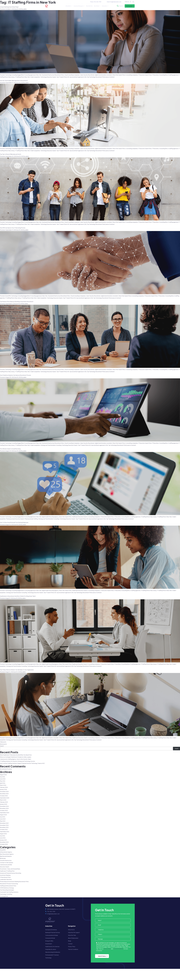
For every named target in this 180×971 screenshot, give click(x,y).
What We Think (89, 6)
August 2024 (3, 814)
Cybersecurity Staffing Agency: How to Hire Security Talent (15, 759)
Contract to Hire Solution (6, 862)
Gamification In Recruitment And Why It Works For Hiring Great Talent (18, 596)
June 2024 (3, 819)
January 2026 (3, 789)
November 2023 (4, 823)
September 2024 (4, 812)
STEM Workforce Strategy (7, 888)
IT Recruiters (155, 75)
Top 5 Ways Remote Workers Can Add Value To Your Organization (17, 669)
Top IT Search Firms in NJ (63, 77)
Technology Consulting (11, 75)
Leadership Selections (6, 879)
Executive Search (4, 867)
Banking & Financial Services (52, 932)
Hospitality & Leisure (50, 949)
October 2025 (4, 795)
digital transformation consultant (103, 75)
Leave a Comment (110, 77)
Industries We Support (78, 6)
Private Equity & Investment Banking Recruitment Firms (14, 881)
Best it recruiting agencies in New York (31, 75)
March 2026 (3, 785)
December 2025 (4, 791)
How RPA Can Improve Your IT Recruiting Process (12, 228)
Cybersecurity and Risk (6, 864)
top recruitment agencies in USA (78, 77)
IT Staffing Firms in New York (22, 77)
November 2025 (4, 793)
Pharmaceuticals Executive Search (15, 519)
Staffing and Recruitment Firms (8, 885)
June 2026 (2, 779)
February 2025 (4, 802)
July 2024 (2, 817)
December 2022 (4, 825)
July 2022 (2, 836)
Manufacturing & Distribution (52, 952)
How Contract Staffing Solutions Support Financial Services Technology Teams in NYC (22, 763)
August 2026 (3, 774)
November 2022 (4, 827)
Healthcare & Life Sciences (52, 946)
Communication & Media (51, 935)
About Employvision (73, 938)
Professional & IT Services (52, 955)
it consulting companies (132, 75)
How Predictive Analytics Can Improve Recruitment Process (15, 375)
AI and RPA (8, 296)
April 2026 (2, 783)
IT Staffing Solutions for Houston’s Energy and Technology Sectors (17, 761)
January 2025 (3, 804)
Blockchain (3, 858)
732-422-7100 (97, 1)
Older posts (3, 742)
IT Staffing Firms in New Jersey (13, 298)
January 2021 (3, 840)
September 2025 (4, 798)
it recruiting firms (163, 75)
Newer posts (3, 744)
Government (48, 943)
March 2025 (3, 800)
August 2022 (3, 833)
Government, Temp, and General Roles (10, 869)
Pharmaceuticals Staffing (31, 519)
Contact (70, 943)
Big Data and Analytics (6, 856)
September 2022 (4, 831)
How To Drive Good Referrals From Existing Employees (14, 522)
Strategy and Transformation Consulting (50, 445)
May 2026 (2, 781)
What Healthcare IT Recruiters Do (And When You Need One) (16, 755)
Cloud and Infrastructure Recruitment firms (53, 75)
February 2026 (4, 787)
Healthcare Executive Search (79, 516)
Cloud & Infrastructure (6, 860)
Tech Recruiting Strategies (7, 890)
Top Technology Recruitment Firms (96, 77)
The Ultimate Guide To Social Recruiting (10, 449)
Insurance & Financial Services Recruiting (10, 873)
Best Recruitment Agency (7, 854)
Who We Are (96, 6)
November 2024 (4, 808)
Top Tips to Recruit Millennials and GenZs (10, 154)
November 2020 (4, 842)
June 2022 (2, 838)
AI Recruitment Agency (6, 852)
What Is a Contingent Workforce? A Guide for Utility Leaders (15, 757)
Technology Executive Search (48, 77)
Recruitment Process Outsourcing (9, 883)
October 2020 (4, 844)
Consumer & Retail (50, 938)
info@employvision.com (115, 1)
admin (25, 9)
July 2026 (2, 777)
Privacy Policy (71, 946)
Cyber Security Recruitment (87, 75)
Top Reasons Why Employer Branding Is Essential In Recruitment (16, 301)
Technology (48, 957)
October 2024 (4, 810)
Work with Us (104, 6)
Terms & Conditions (73, 949)
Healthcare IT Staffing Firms (7, 871)
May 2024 (2, 821)
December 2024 (4, 806)
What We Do (68, 6)
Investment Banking (5, 875)
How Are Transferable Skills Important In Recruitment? (14, 80)
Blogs (69, 941)
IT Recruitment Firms (5, 877)
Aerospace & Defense (51, 929)
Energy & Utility (49, 941)
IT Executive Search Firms (145, 75)
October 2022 (4, 829)
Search (2, 746)
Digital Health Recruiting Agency (50, 516)
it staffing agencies (173, 75)
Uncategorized (4, 896)
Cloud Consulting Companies (71, 75)
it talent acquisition (35, 77)
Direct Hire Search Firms (119, 75)
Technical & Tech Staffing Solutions (9, 892)
